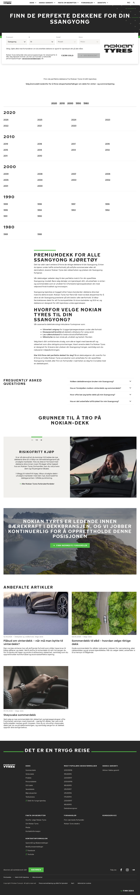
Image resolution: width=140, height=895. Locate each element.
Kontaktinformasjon (33, 831)
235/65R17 (68, 801)
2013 (73, 150)
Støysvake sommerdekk (20, 714)
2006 (107, 174)
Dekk (32, 3)
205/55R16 (68, 770)
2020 (54, 103)
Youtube (31, 854)
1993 (73, 210)
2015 (6, 150)
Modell (58, 37)
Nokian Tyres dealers (72, 824)
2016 (107, 144)
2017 (73, 144)
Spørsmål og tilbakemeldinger (37, 843)
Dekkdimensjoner (70, 808)
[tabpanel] (53, 48)
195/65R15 (68, 774)
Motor (81, 37)
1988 (39, 234)
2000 (70, 103)
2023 (107, 119)
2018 (39, 144)
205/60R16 (68, 781)
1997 (73, 204)
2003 (73, 180)
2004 (39, 180)
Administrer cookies (84, 883)
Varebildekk (30, 789)
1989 (6, 234)
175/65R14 (68, 797)
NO (128, 2)
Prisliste (28, 778)
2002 (107, 180)
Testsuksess (30, 797)
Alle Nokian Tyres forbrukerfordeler (38, 484)
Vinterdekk (30, 774)
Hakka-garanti (46, 3)
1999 (6, 204)
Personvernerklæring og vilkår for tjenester (53, 883)
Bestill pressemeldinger (34, 847)
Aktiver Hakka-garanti (110, 770)
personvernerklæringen (31, 58)
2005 (6, 180)
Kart (72, 883)
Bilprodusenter (31, 793)
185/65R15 (68, 785)
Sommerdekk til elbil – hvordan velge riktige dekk (101, 642)
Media (28, 827)
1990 (78, 103)
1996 (107, 204)
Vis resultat (90, 55)
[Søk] (133, 2)
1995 (6, 210)
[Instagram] (127, 870)
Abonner (36, 870)
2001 (6, 186)
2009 (6, 174)
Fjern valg (67, 55)
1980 (86, 103)
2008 (39, 174)
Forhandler (87, 3)
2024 (73, 119)
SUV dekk (29, 785)
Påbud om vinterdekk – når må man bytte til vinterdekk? (33, 642)
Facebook (31, 850)
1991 (5, 216)
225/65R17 (68, 778)
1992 (107, 210)
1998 (39, 204)
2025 (39, 119)
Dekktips (102, 3)
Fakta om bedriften (67, 3)
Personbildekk (31, 781)
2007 (73, 174)
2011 (6, 155)
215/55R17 (68, 789)
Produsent (9, 37)
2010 (62, 103)
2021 (39, 125)
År (29, 37)
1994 (39, 210)
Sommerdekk (31, 770)
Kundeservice (109, 815)
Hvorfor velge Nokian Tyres (36, 820)
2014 (39, 150)
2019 (6, 144)
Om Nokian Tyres (32, 824)
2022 (6, 125)
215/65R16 (68, 793)
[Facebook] (121, 870)
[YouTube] (133, 870)
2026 (6, 119)
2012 (107, 150)
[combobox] (16, 41)
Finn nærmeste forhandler (71, 545)
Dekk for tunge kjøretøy (37, 801)
